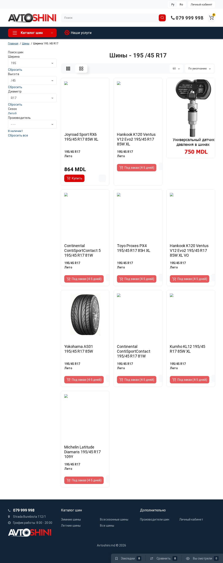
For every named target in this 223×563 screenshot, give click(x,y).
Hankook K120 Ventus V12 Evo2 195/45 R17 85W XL (136, 139)
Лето (68, 156)
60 (174, 68)
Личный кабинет (201, 4)
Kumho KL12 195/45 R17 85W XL (187, 349)
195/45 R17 (72, 151)
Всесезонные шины (114, 519)
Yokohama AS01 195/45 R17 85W (78, 349)
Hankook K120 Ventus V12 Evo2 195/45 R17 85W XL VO (189, 250)
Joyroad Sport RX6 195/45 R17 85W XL (81, 137)
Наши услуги (81, 33)
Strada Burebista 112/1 (29, 516)
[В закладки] (102, 178)
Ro (181, 4)
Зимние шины (71, 519)
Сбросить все (18, 135)
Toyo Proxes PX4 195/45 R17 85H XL (133, 248)
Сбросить (15, 69)
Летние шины (71, 525)
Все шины (107, 525)
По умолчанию (197, 68)
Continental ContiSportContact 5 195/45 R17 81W (82, 250)
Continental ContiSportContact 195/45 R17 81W (133, 351)
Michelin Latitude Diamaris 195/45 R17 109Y (82, 452)
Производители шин (154, 519)
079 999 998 (189, 18)
